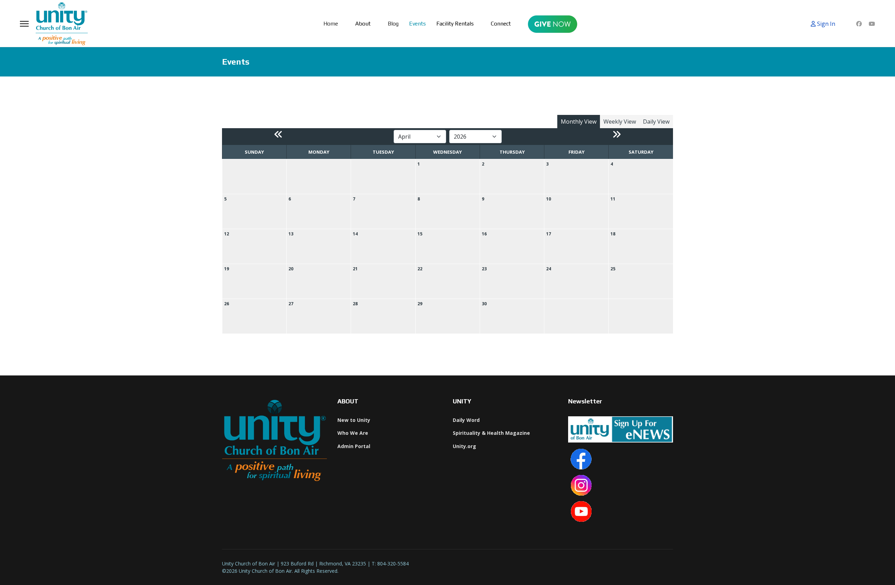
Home (330, 23)
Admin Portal (353, 446)
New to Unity (353, 420)
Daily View (656, 121)
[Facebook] (859, 24)
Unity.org (464, 446)
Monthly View (578, 121)
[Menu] (24, 23)
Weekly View (619, 121)
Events (417, 23)
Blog (393, 23)
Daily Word (466, 420)
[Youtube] (872, 24)
